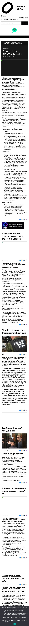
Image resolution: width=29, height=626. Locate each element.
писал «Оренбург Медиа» (15, 312)
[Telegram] (23, 219)
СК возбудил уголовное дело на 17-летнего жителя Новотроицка (14, 331)
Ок (14, 623)
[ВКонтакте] (20, 219)
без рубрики (13, 42)
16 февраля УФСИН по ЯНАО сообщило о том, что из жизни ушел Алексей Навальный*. (14, 464)
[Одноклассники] (21, 219)
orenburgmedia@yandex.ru (11, 19)
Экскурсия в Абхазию (17, 86)
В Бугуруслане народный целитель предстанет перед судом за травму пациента (12, 236)
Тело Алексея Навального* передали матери (12, 425)
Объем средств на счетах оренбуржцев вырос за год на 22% (13, 570)
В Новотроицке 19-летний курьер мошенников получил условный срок (14, 487)
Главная (5, 42)
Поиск (25, 23)
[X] (24, 219)
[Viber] (26, 219)
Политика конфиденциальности (17, 621)
